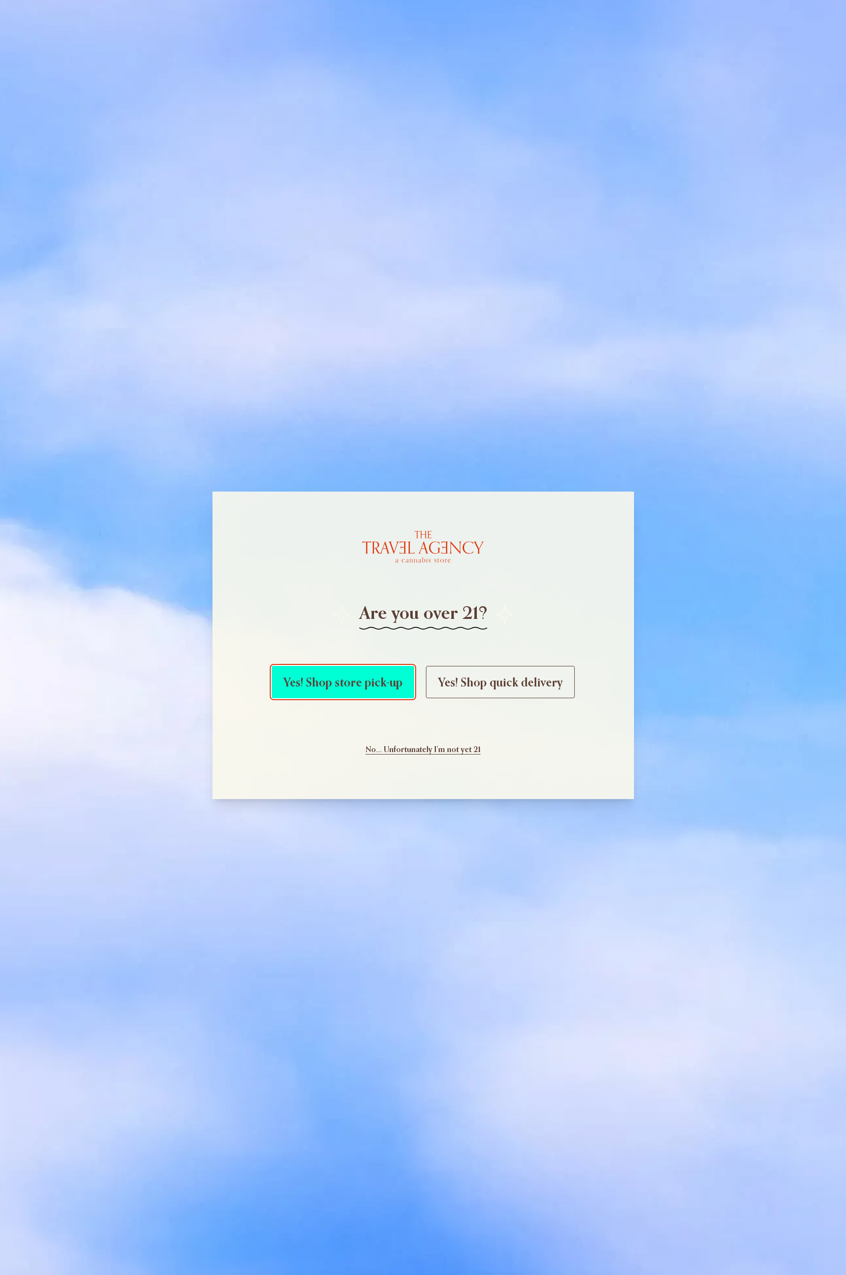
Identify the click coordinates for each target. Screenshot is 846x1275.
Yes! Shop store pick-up (342, 682)
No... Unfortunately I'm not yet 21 (423, 749)
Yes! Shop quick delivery (500, 682)
